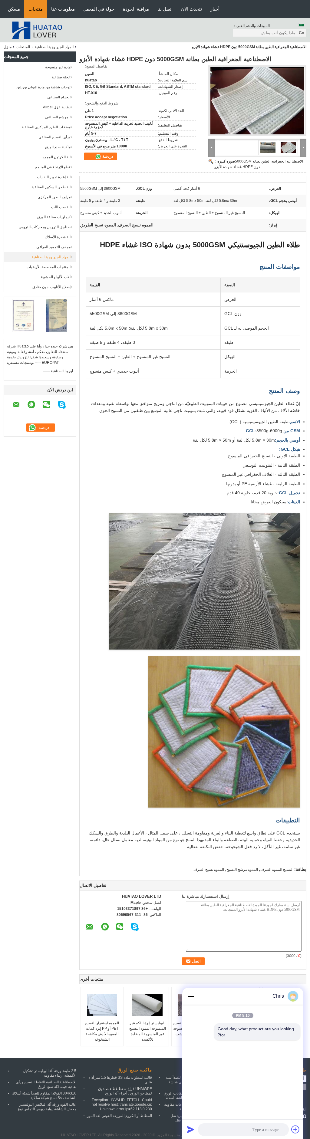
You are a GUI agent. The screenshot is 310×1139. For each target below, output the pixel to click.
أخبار (214, 9)
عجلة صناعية (61, 77)
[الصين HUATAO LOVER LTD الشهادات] (23, 315)
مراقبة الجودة (136, 9)
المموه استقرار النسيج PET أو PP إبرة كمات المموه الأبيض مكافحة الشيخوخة (102, 1031)
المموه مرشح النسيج (242, 869)
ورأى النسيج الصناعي (54, 137)
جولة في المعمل (98, 9)
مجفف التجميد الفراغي (53, 247)
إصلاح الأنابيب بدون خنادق (51, 287)
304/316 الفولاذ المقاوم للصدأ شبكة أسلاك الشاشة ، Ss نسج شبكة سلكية (44, 1095)
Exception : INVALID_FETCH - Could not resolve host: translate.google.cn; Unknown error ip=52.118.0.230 (122, 1104)
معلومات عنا (63, 9)
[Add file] (295, 1129)
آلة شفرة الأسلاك (58, 237)
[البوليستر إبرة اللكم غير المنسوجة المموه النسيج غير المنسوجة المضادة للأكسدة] (147, 1005)
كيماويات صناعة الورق (54, 217)
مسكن (14, 9)
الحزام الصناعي (59, 97)
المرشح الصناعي (58, 117)
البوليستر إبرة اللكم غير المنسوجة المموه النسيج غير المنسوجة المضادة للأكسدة (147, 1031)
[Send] (191, 1129)
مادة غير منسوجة (58, 67)
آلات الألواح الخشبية (56, 277)
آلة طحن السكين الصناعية (51, 187)
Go (301, 33)
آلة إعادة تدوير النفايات (54, 177)
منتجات (35, 9)
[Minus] (190, 996)
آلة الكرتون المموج (56, 157)
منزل (8, 47)
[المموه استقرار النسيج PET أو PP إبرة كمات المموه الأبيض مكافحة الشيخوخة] (102, 1005)
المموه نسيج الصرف (208, 869)
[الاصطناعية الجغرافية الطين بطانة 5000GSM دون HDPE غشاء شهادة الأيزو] (257, 100)
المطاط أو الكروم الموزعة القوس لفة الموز (119, 1116)
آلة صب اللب (61, 207)
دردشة (107, 156)
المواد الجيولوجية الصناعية (54, 47)
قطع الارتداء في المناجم (53, 167)
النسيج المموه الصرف (276, 869)
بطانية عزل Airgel (57, 107)
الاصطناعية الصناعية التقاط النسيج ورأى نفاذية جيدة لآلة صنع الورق (46, 1084)
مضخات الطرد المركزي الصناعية (46, 127)
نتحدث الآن (191, 9)
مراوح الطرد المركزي (54, 197)
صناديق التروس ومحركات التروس (45, 227)
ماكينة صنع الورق (58, 147)
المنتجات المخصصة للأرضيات (49, 267)
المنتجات (23, 47)
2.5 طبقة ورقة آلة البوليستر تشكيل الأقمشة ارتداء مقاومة (49, 1073)
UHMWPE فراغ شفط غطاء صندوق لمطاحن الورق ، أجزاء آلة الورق (125, 1091)
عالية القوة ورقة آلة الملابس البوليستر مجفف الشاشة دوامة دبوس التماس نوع (47, 1106)
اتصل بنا (165, 9)
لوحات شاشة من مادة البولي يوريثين (43, 87)
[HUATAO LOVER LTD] (37, 30)
